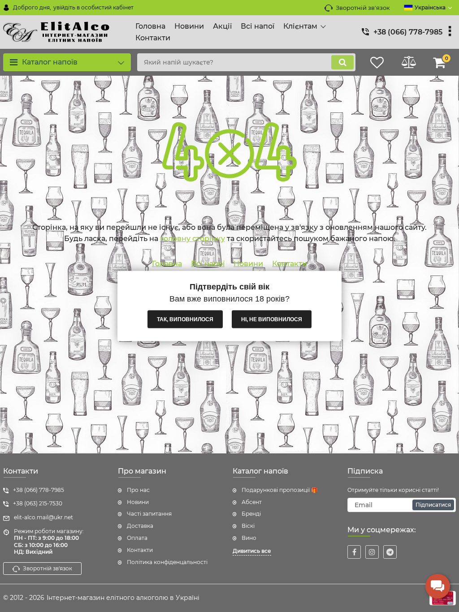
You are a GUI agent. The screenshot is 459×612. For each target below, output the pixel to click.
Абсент (252, 502)
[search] (342, 62)
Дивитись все (252, 550)
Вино (249, 537)
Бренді (251, 513)
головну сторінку (192, 238)
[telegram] (390, 552)
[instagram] (372, 552)
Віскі (248, 525)
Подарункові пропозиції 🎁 (280, 490)
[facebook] (354, 552)
